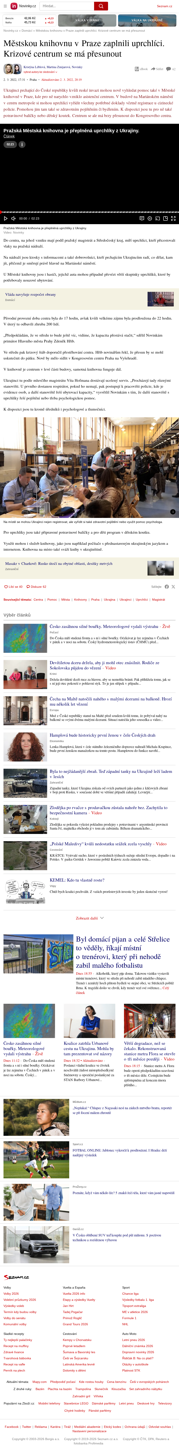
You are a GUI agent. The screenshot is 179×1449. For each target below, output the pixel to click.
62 (174, 69)
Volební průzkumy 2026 (19, 1299)
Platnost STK (131, 1370)
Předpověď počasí (63, 1382)
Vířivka (98, 1396)
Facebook (12, 1426)
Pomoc (52, 599)
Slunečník (101, 1389)
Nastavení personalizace (89, 1431)
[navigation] (5, 6)
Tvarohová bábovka (17, 1358)
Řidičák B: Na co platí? (137, 1358)
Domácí (10, 300)
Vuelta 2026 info (74, 1293)
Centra (38, 599)
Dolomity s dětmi (74, 1370)
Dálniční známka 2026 (137, 1346)
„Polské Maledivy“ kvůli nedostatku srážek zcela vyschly (101, 844)
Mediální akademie (87, 1426)
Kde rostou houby (91, 1382)
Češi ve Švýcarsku (75, 1358)
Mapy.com (40, 1382)
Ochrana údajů (135, 1426)
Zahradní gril (81, 1396)
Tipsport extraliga (134, 1306)
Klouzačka (119, 1389)
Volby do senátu (14, 1318)
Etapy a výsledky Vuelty (79, 1299)
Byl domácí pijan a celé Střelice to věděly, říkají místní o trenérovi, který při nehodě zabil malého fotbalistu (123, 952)
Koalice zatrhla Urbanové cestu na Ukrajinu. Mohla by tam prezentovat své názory (89, 1048)
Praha (95, 599)
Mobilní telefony (49, 1403)
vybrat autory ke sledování (39, 72)
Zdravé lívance (13, 1352)
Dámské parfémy (103, 1403)
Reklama (41, 1426)
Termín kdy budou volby (19, 1312)
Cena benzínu (116, 1382)
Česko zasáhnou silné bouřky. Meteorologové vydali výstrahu (104, 626)
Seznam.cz (164, 6)
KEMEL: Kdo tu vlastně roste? (77, 880)
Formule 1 (129, 1318)
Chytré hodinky (74, 1410)
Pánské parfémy (100, 1410)
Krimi (53, 674)
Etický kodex (112, 1426)
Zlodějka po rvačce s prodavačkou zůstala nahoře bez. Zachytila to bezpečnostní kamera (108, 810)
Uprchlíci (142, 599)
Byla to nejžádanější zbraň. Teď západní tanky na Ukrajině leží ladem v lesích (111, 773)
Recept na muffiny (16, 1346)
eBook (144, 69)
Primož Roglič (72, 1318)
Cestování (56, 849)
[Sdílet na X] (173, 586)
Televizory (165, 1403)
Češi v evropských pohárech (149, 1382)
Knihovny (80, 599)
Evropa (54, 710)
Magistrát (158, 599)
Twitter (26, 1426)
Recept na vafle (14, 1364)
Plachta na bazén (60, 1389)
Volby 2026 (11, 1293)
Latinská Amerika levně (79, 1364)
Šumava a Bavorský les (79, 1352)
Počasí (54, 632)
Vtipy (53, 886)
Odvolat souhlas (160, 1426)
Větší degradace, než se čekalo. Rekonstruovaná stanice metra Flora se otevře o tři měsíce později (149, 1051)
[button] (89, 167)
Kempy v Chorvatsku (77, 1340)
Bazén (40, 1389)
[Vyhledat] (101, 6)
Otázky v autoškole (135, 1364)
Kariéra (55, 1426)
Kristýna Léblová (34, 67)
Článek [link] (9, 136)
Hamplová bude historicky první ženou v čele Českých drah (102, 735)
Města (65, 599)
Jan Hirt (68, 1306)
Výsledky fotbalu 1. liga (138, 1299)
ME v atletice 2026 (135, 1312)
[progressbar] (89, 212)
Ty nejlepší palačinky (17, 1340)
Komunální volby (14, 1324)
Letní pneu (126, 1403)
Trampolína (83, 1389)
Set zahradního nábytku (145, 1389)
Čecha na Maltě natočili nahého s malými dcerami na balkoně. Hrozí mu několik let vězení (111, 701)
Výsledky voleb (13, 1306)
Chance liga (130, 1293)
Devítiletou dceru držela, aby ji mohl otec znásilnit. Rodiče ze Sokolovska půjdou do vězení (104, 665)
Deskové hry (146, 1403)
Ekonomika (57, 741)
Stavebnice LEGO (76, 1403)
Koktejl (54, 818)
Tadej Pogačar (73, 1312)
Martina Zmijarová (58, 67)
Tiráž (67, 1426)
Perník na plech (14, 1370)
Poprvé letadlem (74, 1346)
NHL (125, 1324)
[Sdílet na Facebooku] (167, 586)
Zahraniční (11, 569)
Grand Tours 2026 (75, 1324)
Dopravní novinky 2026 (138, 1352)
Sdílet (159, 69)
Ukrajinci (125, 599)
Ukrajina (109, 599)
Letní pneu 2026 (133, 1340)
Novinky (77, 67)
